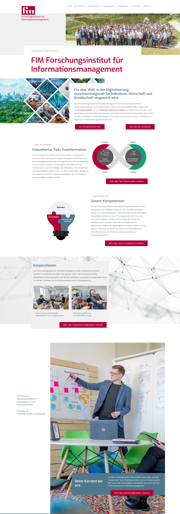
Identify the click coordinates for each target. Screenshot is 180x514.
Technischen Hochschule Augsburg (112, 110)
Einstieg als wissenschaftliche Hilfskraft (31, 412)
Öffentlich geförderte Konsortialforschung (82, 314)
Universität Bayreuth (84, 110)
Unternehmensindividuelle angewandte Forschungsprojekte (49, 314)
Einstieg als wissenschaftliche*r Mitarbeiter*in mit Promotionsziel (27, 400)
